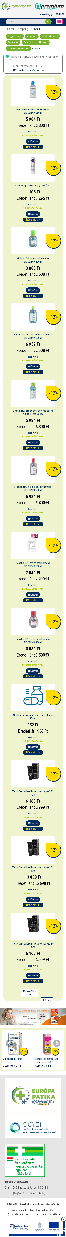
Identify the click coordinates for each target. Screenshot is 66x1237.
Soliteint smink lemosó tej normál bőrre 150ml (33, 717)
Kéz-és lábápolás (50, 36)
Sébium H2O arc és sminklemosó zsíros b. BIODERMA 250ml (33, 412)
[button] (5, 1016)
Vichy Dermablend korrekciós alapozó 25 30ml (33, 869)
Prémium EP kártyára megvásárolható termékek (33, 56)
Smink (37, 48)
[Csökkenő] (41, 66)
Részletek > (33, 147)
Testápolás (13, 42)
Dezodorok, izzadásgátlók (36, 42)
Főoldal (10, 29)
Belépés (60, 14)
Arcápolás (32, 36)
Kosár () (46, 14)
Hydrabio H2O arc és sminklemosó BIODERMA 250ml (33, 111)
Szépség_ (23, 29)
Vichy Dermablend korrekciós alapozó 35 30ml (33, 945)
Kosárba (34, 141)
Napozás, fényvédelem (18, 48)
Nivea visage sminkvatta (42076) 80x (32, 185)
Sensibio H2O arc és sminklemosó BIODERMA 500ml (33, 564)
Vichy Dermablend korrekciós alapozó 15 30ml (33, 793)
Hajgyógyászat (15, 36)
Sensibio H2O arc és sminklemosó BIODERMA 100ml (33, 641)
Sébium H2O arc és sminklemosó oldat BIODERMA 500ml (33, 336)
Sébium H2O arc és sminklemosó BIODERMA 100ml (33, 260)
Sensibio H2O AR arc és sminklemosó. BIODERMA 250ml (33, 488)
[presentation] (9, 1043)
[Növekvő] (36, 66)
